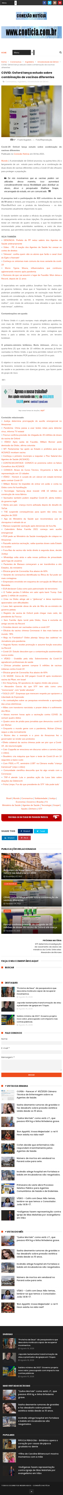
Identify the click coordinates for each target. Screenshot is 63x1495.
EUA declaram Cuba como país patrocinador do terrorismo (30, 588)
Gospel (56, 805)
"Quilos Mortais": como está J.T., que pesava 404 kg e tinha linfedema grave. (38, 1120)
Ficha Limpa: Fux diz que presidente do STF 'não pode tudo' (31, 784)
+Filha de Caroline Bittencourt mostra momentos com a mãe (38, 1455)
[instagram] (55, 3)
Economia (20, 802)
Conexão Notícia (21, 154)
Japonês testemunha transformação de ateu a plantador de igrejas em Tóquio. (39, 1004)
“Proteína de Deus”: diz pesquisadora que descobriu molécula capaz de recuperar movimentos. (36, 991)
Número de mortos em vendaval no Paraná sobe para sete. (36, 1160)
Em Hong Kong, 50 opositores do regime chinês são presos (30, 683)
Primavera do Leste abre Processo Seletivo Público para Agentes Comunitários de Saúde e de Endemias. (37, 1188)
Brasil (8, 798)
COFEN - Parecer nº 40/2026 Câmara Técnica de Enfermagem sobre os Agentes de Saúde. (36, 1094)
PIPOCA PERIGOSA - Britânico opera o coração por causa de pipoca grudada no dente (38, 1443)
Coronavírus (27, 798)
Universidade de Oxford (48, 62)
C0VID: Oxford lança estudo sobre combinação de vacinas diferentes (31, 899)
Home (4, 52)
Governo (31, 802)
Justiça (52, 798)
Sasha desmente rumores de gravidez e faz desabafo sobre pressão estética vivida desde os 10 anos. (38, 1107)
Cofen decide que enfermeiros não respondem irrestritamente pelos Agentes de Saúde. (35, 1148)
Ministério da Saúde (11, 805)
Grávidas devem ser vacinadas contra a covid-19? (26, 627)
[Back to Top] (31, 1491)
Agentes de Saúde (31, 805)
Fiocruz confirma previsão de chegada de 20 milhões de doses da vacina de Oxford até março (30, 926)
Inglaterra (29, 62)
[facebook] (44, 3)
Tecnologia (46, 805)
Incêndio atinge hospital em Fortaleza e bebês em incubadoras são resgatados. (38, 1173)
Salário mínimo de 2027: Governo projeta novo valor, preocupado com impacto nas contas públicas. (37, 1019)
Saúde (24, 809)
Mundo (4, 161)
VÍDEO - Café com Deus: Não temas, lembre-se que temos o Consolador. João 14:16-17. (36, 1201)
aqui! (42, 410)
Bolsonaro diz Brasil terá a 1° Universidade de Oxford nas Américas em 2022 (28, 872)
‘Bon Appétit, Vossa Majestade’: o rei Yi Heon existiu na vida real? (37, 1133)
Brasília (40, 802)
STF (40, 809)
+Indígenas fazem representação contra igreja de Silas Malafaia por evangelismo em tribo (39, 1214)
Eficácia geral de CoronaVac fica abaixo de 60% (25, 571)
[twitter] (49, 3)
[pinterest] (60, 3)
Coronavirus (15, 62)
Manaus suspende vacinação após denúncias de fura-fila (29, 526)
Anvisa (7, 911)
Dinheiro (33, 809)
